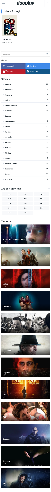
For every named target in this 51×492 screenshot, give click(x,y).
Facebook (10, 66)
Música (8, 153)
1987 (9, 213)
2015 (25, 203)
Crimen (8, 116)
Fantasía (8, 137)
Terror (7, 174)
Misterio (8, 148)
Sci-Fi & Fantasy (11, 164)
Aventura (8, 95)
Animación (9, 90)
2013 (41, 203)
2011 (9, 208)
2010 (25, 208)
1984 (25, 213)
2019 (9, 199)
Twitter (33, 66)
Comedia (8, 111)
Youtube (9, 71)
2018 (25, 199)
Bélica (7, 100)
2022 (9, 194)
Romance (9, 158)
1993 (41, 208)
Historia (8, 142)
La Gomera (6, 40)
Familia (7, 132)
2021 (25, 194)
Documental (10, 121)
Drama (7, 127)
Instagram (34, 71)
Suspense (9, 169)
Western (8, 179)
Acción (8, 84)
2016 (9, 203)
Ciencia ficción (11, 106)
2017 (41, 199)
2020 (41, 194)
